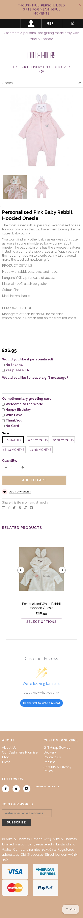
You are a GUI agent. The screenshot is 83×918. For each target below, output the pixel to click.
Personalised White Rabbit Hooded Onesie (41, 606)
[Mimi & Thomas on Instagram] (26, 788)
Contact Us (52, 757)
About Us (9, 747)
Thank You (14, 420)
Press (6, 762)
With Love (14, 415)
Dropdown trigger (31, 23)
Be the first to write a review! (41, 703)
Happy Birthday (18, 409)
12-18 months (63, 440)
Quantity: (9, 460)
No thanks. (14, 365)
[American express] (45, 871)
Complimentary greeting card (27, 399)
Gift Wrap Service (57, 747)
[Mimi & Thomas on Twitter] (16, 788)
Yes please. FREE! (20, 370)
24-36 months (40, 450)
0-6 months (13, 440)
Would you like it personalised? (28, 359)
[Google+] (25, 507)
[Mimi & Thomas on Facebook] (5, 788)
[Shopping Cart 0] (72, 23)
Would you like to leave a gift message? (35, 378)
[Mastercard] (15, 887)
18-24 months (13, 450)
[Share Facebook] (8, 507)
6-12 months (38, 440)
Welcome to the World (24, 404)
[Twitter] (14, 507)
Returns (49, 762)
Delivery (50, 752)
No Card (12, 426)
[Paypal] (45, 887)
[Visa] (15, 871)
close (80, 5)
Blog (5, 757)
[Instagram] (31, 507)
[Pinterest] (20, 507)
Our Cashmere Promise (19, 752)
